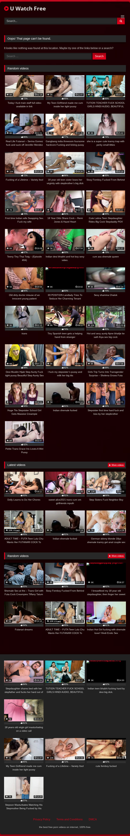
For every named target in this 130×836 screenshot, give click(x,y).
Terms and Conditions (69, 819)
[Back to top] (119, 826)
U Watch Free (27, 8)
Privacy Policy (41, 819)
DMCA (93, 819)
